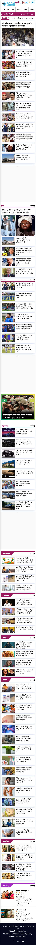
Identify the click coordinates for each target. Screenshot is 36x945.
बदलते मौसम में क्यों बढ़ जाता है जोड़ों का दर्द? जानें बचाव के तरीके (24, 791)
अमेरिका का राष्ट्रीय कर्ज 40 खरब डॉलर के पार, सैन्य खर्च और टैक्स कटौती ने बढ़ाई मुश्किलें (23, 262)
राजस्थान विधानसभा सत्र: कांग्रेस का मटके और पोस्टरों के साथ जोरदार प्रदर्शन (24, 74)
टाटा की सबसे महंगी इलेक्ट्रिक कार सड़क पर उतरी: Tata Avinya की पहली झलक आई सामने (24, 505)
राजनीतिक (6, 595)
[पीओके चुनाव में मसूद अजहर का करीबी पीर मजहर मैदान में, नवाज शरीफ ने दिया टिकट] (8, 148)
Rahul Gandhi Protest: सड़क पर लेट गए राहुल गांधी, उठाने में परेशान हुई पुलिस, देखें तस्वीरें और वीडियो (23, 867)
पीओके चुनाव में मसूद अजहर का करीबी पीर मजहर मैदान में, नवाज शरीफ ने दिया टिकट (24, 147)
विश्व (13, 9)
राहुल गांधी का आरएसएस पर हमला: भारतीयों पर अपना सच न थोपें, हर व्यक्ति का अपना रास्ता (24, 602)
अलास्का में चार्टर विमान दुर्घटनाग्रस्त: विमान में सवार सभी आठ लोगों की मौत (23, 157)
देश (8, 9)
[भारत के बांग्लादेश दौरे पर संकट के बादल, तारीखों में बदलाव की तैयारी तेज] (8, 296)
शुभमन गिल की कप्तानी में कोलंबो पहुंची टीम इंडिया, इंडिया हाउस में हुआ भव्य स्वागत (24, 126)
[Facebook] (21, 2)
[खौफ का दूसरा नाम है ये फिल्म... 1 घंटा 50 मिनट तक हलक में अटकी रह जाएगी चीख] (8, 857)
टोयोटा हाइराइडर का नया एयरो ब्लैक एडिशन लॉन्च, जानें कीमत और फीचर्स (24, 452)
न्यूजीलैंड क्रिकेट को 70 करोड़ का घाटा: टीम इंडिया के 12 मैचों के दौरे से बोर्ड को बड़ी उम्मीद (24, 327)
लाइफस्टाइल (6, 553)
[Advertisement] (18, 184)
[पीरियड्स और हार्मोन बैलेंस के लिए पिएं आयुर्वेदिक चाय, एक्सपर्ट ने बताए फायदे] (8, 781)
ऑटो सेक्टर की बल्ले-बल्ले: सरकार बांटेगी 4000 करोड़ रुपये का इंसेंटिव (23, 483)
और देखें (32, 206)
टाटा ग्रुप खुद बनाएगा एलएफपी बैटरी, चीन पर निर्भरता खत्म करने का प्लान (24, 473)
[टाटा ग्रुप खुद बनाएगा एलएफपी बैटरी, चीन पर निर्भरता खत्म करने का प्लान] (8, 474)
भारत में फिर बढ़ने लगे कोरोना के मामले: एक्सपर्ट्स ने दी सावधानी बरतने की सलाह (24, 707)
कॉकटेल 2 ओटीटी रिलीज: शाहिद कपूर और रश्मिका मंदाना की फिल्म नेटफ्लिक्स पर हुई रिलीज (24, 653)
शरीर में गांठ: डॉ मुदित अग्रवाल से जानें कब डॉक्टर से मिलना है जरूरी (24, 728)
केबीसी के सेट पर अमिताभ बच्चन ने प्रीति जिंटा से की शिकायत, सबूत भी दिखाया (24, 672)
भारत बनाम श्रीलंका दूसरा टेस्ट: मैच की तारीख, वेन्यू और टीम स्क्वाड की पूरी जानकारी (24, 337)
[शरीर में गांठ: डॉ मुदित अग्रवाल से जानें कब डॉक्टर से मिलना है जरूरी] (8, 729)
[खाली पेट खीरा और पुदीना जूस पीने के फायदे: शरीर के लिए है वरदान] (8, 750)
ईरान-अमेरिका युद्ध (17, 18)
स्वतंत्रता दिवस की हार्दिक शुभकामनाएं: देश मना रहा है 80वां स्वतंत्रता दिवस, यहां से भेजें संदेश (24, 560)
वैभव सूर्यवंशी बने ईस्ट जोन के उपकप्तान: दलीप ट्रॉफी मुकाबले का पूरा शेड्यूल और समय (24, 316)
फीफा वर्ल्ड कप (29, 18)
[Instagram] (29, 2)
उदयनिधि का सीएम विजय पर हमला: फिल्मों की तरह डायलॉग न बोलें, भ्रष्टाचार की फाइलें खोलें (24, 137)
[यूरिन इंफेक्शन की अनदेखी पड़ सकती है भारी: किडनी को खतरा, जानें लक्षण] (8, 833)
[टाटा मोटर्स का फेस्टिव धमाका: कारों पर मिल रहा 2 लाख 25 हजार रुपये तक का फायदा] (8, 464)
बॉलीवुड (5, 637)
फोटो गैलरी (6, 841)
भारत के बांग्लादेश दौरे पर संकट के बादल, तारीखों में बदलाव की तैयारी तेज (24, 296)
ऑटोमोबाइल (4, 426)
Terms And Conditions (11, 934)
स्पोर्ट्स (18, 9)
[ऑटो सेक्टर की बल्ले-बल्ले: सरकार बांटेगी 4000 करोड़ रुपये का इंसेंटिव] (8, 484)
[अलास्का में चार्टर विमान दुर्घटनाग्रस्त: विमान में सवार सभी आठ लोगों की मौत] (8, 158)
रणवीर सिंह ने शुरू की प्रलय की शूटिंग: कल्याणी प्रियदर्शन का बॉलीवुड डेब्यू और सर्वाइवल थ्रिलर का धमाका (24, 645)
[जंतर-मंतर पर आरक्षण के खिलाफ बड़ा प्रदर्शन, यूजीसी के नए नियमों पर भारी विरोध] (18, 37)
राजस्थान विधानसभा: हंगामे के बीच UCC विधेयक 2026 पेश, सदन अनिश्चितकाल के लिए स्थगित (23, 107)
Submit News (21, 936)
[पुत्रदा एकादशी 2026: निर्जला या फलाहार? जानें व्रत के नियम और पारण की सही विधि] (8, 65)
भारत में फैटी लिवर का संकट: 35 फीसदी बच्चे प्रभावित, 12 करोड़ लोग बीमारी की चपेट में (24, 569)
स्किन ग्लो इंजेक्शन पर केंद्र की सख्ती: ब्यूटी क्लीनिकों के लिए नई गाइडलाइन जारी (24, 822)
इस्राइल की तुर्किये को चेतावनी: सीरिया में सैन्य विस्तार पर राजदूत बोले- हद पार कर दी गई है (24, 271)
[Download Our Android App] (16, 2)
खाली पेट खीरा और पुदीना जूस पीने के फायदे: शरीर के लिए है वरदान (23, 749)
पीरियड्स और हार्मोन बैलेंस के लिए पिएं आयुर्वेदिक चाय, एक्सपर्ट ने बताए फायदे (24, 780)
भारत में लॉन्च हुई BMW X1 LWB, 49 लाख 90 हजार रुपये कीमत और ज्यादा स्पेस (24, 431)
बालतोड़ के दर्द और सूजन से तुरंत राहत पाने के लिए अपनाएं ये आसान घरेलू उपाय (24, 718)
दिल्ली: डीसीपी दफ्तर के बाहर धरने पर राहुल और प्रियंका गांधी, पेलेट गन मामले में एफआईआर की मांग (24, 117)
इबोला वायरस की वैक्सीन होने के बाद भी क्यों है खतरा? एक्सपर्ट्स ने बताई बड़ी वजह (24, 811)
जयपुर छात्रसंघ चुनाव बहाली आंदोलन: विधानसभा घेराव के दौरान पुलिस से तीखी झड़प (23, 85)
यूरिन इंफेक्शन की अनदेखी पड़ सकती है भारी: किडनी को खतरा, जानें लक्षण (24, 832)
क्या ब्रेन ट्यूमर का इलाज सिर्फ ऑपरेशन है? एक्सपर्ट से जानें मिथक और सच (24, 770)
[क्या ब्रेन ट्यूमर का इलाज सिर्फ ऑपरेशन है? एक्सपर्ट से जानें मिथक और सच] (8, 771)
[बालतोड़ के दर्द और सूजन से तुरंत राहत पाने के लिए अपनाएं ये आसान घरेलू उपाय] (8, 719)
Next (32, 414)
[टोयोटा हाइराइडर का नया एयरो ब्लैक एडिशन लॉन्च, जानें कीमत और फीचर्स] (8, 453)
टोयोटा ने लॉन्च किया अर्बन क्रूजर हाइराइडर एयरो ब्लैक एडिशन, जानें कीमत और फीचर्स (24, 442)
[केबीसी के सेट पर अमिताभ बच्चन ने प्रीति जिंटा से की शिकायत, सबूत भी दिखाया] (8, 672)
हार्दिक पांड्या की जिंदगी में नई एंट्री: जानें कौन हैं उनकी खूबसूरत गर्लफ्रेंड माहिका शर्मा (24, 848)
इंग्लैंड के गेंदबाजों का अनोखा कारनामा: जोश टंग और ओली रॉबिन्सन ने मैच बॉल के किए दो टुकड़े (23, 349)
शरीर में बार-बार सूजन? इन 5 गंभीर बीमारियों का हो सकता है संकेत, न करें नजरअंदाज (23, 739)
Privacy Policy (26, 934)
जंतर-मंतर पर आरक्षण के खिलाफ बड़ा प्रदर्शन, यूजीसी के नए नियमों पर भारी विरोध (17, 24)
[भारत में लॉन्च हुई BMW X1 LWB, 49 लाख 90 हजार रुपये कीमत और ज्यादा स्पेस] (8, 432)
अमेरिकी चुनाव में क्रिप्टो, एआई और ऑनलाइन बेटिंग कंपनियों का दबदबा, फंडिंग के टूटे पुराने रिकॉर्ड (24, 251)
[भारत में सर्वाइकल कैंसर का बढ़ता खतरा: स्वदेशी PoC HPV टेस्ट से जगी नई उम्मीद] (8, 760)
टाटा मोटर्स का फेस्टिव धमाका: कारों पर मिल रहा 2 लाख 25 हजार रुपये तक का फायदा (24, 463)
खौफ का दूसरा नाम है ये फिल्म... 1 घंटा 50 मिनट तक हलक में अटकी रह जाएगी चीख (25, 857)
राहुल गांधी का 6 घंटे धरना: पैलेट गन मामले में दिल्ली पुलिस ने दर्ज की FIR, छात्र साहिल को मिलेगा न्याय (24, 55)
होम (4, 9)
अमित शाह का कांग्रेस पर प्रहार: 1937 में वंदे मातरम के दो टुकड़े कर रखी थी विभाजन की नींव (24, 611)
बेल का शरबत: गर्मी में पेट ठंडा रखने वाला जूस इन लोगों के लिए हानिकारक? (24, 875)
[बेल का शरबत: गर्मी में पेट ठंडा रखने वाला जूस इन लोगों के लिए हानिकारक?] (8, 876)
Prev (4, 414)
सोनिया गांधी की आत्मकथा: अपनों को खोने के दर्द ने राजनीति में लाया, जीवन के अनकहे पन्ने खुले (24, 620)
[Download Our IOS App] (18, 2)
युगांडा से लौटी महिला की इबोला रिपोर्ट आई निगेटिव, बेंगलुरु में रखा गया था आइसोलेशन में (24, 801)
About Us (12, 931)
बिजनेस (25, 9)
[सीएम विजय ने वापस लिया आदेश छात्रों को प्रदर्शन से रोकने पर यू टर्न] (8, 630)
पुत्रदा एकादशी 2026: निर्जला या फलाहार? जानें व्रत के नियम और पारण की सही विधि (24, 64)
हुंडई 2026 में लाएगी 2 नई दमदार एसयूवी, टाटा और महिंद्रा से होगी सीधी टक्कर (24, 494)
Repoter (12, 936)
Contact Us (21, 931)
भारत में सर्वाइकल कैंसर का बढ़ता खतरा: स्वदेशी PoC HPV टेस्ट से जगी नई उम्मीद (24, 759)
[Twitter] (26, 2)
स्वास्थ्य (5, 680)
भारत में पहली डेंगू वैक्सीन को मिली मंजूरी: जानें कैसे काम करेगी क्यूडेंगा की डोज (25, 578)
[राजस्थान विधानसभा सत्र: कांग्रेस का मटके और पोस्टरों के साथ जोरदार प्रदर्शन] (8, 75)
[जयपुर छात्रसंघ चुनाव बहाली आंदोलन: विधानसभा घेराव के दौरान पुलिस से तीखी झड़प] (8, 86)
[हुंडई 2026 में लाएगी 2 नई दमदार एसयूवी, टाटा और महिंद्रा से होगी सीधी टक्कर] (8, 495)
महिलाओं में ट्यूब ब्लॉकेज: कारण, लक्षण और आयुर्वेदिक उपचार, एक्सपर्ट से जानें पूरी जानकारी (24, 587)
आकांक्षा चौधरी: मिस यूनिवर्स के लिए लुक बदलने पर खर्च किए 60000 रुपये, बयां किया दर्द (24, 663)
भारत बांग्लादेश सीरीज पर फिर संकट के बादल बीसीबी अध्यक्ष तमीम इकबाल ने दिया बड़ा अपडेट (24, 306)
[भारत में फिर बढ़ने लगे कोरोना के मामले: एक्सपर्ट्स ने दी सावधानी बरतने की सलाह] (8, 708)
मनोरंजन (32, 9)
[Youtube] (23, 2)
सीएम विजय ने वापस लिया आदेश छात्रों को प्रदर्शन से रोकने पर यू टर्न (24, 629)
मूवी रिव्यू (5, 885)
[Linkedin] (33, 2)
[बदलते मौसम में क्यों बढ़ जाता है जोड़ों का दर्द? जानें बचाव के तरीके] (8, 791)
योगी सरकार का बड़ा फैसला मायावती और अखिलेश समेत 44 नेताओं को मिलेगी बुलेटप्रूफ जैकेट (24, 96)
